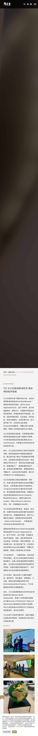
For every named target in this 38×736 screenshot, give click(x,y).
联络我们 (2, 697)
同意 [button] (14, 732)
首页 (5, 372)
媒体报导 (6, 626)
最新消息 (11, 372)
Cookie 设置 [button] (6, 732)
